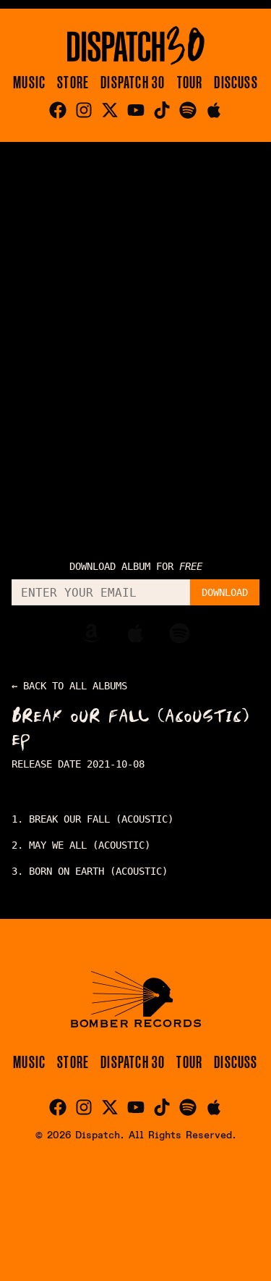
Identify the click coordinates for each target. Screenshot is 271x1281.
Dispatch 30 (132, 82)
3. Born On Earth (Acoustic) (90, 871)
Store (73, 82)
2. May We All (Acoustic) (81, 845)
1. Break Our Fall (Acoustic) (92, 819)
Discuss (235, 82)
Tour (190, 82)
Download (225, 592)
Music (29, 82)
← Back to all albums (69, 686)
